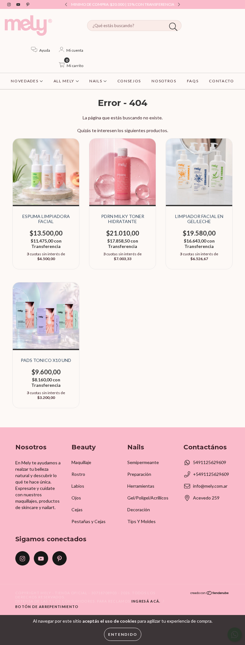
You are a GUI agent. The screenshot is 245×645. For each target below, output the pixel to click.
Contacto (221, 81)
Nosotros (164, 81)
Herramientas (140, 486)
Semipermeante (143, 462)
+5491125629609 (211, 474)
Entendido (122, 634)
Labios (77, 486)
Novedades (25, 81)
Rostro (78, 474)
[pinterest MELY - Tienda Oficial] (28, 4)
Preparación (139, 474)
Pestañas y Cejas (88, 521)
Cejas (77, 509)
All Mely (65, 81)
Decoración (138, 509)
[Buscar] (173, 26)
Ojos (76, 497)
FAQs (193, 81)
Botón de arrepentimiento (47, 606)
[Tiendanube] (210, 594)
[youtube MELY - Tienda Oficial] (18, 4)
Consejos (129, 81)
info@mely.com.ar (210, 486)
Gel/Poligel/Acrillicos (147, 497)
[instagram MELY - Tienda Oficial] (9, 4)
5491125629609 (209, 462)
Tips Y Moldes (141, 521)
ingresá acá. (145, 601)
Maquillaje (81, 462)
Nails (96, 81)
